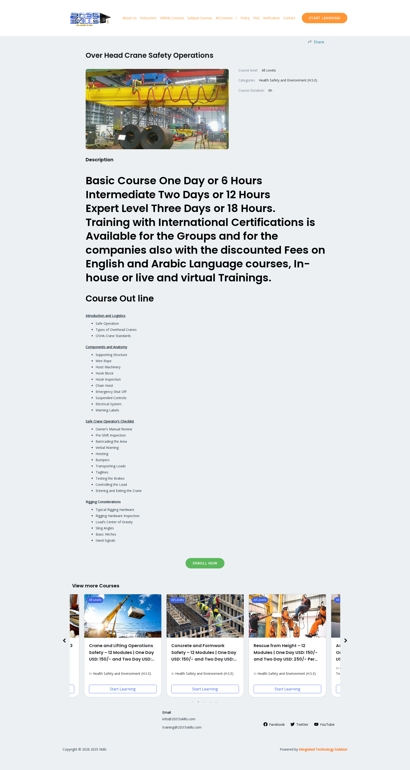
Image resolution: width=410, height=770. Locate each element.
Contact (289, 18)
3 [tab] (204, 702)
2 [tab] (198, 702)
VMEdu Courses (172, 18)
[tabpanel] (205, 645)
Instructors (148, 18)
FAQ (256, 18)
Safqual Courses (199, 18)
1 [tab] (192, 702)
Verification (271, 18)
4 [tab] (210, 702)
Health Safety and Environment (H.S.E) (288, 80)
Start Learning (123, 689)
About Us (129, 18)
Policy (245, 18)
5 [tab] (216, 702)
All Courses (224, 18)
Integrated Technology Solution (323, 749)
